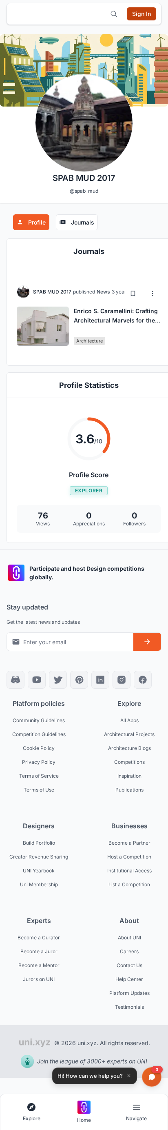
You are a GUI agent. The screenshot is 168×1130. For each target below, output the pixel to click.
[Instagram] (121, 680)
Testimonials (129, 1007)
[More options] (152, 293)
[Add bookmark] (133, 293)
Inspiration (129, 776)
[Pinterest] (79, 680)
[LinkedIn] (100, 680)
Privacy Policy (38, 762)
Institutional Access (129, 871)
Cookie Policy (39, 748)
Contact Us (129, 965)
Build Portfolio (39, 843)
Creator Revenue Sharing (38, 857)
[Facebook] (143, 680)
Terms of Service (39, 776)
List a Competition (129, 884)
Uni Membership (39, 884)
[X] (58, 680)
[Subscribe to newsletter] (147, 642)
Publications (129, 790)
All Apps (129, 720)
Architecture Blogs (129, 748)
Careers (129, 951)
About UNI (129, 937)
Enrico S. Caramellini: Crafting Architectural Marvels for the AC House (116, 320)
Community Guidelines (39, 720)
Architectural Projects (129, 734)
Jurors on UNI (39, 979)
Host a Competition (129, 857)
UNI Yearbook (39, 871)
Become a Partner (129, 843)
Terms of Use (39, 790)
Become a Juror (38, 951)
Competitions (129, 762)
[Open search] (114, 14)
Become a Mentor (39, 965)
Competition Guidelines (39, 734)
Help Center (129, 979)
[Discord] (15, 680)
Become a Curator (39, 937)
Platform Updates (129, 993)
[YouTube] (37, 680)
